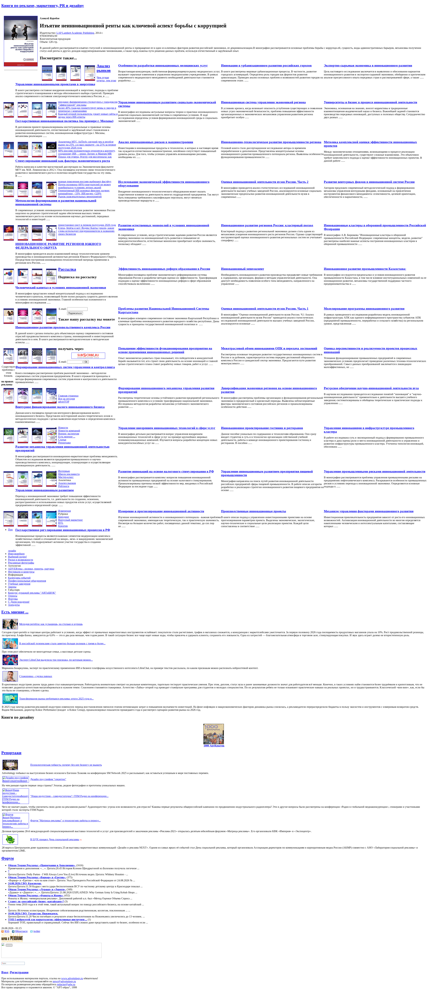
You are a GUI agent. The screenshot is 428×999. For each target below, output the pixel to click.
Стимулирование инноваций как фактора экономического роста (62, 161)
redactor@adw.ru (66, 984)
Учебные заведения (19, 583)
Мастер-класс (66, 477)
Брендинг (63, 516)
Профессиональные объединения (27, 580)
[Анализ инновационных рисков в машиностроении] (37, 156)
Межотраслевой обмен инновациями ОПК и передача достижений (269, 348)
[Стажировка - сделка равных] (10, 681)
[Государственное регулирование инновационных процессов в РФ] (51, 525)
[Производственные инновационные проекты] (23, 525)
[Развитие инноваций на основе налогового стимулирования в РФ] (37, 485)
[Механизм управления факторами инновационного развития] (8, 525)
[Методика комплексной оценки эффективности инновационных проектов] (8, 156)
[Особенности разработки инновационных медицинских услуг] (75, 79)
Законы (12, 586)
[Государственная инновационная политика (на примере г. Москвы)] (51, 116)
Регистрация (19, 972)
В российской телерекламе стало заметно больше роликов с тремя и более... (62, 643)
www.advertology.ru (72, 978)
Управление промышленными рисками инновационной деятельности (374, 471)
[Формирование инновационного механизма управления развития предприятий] (37, 402)
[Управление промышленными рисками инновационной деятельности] (8, 485)
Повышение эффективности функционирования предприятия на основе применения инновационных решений (165, 350)
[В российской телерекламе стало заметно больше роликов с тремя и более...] (10, 648)
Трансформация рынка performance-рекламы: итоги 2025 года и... (56, 698)
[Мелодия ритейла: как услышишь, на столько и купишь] (10, 629)
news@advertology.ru (64, 981)
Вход (4, 972)
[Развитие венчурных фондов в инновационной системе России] (8, 196)
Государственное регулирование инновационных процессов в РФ (62, 530)
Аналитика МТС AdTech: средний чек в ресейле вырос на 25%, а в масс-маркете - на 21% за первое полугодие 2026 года (87, 144)
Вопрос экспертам (68, 433)
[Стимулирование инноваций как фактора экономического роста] (51, 156)
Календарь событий (19, 577)
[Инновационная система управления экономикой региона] (23, 116)
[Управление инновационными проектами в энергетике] (89, 79)
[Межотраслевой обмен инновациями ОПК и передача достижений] (23, 362)
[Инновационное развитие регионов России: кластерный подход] (23, 239)
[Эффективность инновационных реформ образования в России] (37, 283)
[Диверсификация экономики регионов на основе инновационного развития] (23, 402)
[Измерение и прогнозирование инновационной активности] (37, 525)
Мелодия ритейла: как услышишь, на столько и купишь (51, 624)
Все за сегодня (66, 398)
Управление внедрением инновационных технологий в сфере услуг (166, 428)
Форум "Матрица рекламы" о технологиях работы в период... (65, 820)
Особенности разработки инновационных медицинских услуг (163, 65)
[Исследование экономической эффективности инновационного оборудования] (37, 196)
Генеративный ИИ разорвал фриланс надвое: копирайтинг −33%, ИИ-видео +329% (84, 192)
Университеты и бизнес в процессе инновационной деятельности (370, 102)
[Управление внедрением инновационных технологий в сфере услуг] (37, 442)
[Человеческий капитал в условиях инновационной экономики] (51, 283)
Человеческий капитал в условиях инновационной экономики (60, 287)
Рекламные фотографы (21, 562)
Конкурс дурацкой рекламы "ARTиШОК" (32, 592)
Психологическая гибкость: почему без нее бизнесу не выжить (66, 764)
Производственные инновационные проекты (253, 511)
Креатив (63, 525)
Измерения (64, 510)
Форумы (13, 598)
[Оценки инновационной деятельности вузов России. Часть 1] (23, 323)
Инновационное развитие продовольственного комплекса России (62, 327)
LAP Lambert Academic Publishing (75, 32)
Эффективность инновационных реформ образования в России (164, 269)
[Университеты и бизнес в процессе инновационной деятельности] (8, 116)
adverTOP (63, 401)
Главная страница (68, 395)
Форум (7, 858)
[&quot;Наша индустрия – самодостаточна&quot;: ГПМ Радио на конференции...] (16, 802)
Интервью (64, 471)
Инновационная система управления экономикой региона (263, 102)
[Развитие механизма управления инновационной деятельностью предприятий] (51, 442)
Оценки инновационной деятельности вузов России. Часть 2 (264, 182)
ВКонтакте (21, 931)
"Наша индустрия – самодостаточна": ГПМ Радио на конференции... (69, 796)
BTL (60, 522)
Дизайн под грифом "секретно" (48, 779)
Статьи (62, 439)
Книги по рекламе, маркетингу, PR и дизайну (42, 5)
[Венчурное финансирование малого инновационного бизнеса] (51, 402)
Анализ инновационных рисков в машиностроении (155, 142)
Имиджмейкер (16, 553)
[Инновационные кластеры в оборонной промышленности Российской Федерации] (8, 239)
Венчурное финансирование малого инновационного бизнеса (60, 407)
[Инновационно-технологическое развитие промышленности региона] (23, 156)
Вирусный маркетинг (70, 519)
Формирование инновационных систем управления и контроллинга (65, 367)
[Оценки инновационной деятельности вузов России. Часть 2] (23, 196)
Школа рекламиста (69, 474)
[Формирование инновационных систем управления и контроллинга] (51, 362)
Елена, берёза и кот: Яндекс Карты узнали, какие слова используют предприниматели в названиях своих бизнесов (86, 231)
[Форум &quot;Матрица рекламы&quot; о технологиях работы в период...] (16, 826)
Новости (63, 427)
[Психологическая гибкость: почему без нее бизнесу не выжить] (10, 770)
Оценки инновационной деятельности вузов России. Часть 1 (264, 308)
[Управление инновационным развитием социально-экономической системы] (37, 116)
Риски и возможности (20, 559)
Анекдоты (14, 604)
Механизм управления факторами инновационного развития (368, 511)
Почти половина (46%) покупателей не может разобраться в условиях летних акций (84, 186)
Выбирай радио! (17, 556)
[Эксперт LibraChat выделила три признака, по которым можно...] (10, 665)
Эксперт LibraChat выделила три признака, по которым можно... (56, 659)
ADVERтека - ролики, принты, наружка (31, 568)
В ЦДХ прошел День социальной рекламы (54, 839)
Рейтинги (63, 486)
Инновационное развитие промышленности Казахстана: (365, 269)
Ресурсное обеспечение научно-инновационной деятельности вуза (371, 388)
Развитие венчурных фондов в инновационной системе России (369, 182)
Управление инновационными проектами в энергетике (55, 84)
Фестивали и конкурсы (21, 571)
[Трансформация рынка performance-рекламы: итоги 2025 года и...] (10, 703)
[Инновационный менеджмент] (23, 283)
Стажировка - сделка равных (35, 676)
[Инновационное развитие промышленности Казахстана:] (8, 283)
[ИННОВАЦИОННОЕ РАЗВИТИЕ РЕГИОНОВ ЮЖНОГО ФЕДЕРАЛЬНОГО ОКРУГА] (51, 239)
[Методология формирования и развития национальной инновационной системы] (51, 196)
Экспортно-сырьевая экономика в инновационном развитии (368, 65)
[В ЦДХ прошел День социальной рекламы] (10, 844)
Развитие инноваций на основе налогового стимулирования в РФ (166, 471)
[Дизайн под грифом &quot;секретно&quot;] (16, 780)
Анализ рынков (104, 68)
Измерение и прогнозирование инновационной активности (161, 511)
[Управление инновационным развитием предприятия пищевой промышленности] (23, 485)
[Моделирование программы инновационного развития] (8, 323)
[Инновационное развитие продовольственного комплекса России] (51, 323)
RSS (7, 931)
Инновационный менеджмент (242, 269)
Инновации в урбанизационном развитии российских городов (266, 65)
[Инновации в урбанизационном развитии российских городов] (61, 79)
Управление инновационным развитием (44, 490)
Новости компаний (69, 430)
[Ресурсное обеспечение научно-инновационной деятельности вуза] (8, 402)
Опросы (12, 595)
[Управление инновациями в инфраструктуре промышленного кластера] (8, 442)
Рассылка (67, 269)
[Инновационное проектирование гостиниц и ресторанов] (23, 442)
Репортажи (64, 442)
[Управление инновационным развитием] (51, 485)
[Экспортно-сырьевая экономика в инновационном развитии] (47, 79)
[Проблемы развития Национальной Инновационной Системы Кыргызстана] (37, 323)
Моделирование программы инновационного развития (364, 308)
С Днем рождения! (18, 601)
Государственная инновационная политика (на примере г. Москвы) (64, 121)
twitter (36, 931)
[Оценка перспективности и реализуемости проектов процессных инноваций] (8, 362)
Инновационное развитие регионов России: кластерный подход (267, 225)
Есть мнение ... (66, 436)
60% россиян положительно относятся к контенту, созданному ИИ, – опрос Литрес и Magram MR (86, 152)
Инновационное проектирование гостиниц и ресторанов (262, 428)
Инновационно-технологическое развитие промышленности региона (271, 142)
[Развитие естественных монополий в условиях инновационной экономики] (37, 239)
